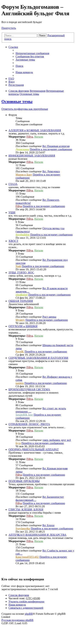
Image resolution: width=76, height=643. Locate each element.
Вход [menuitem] (11, 81)
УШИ (11, 212)
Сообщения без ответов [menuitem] (30, 56)
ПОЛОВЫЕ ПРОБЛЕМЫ (24, 481)
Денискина (22, 149)
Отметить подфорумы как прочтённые (24, 108)
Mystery (20, 319)
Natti (18, 266)
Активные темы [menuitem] (25, 59)
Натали (38, 136)
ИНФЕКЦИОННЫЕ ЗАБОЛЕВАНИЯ (31, 155)
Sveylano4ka (23, 528)
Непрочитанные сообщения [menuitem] (32, 53)
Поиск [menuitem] (19, 65)
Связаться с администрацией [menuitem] (25, 607)
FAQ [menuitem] (11, 78)
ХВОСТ (13, 240)
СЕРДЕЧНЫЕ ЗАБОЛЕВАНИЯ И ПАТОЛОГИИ (38, 357)
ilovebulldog (23, 234)
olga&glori (22, 294)
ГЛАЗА (12, 184)
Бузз (18, 443)
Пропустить (8, 28)
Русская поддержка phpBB (17, 620)
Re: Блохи (48, 525)
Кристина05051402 (27, 556)
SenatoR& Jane (24, 414)
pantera (20, 383)
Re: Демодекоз (51, 171)
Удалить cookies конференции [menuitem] (26, 601)
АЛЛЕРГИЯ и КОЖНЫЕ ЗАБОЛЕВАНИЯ (34, 130)
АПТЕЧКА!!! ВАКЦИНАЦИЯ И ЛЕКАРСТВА (37, 534)
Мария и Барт (24, 174)
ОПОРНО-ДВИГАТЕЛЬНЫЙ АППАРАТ (33, 449)
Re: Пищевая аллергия (55, 146)
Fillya (30, 136)
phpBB (29, 613)
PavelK (20, 351)
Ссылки (13, 46)
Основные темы (17, 101)
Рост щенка (49, 316)
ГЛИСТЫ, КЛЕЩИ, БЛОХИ (25, 509)
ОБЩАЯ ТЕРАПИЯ (20, 300)
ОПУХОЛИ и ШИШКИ (22, 326)
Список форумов (18, 595)
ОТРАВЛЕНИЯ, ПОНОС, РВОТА (29, 424)
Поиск (42, 35)
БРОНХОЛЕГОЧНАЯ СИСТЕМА (29, 389)
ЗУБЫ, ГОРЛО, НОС (21, 272)
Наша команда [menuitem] (24, 72)
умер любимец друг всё (56, 439)
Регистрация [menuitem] (16, 84)
